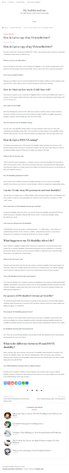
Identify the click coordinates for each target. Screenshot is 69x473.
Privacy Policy (21, 2)
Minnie (13, 42)
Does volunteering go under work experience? (51, 399)
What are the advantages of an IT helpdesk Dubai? (32, 451)
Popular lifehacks (9, 34)
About (4, 2)
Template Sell (38, 469)
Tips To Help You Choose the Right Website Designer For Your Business (36, 441)
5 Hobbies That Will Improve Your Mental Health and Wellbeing (37, 433)
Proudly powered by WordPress (12, 469)
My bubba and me (34, 10)
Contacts (11, 2)
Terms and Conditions (33, 2)
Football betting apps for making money (28, 424)
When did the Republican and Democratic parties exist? (16, 400)
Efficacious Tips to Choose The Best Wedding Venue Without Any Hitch (37, 415)
